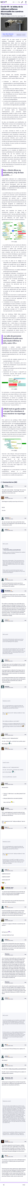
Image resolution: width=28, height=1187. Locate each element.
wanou (6, 529)
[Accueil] (4, 2)
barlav (6, 869)
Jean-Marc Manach (8, 34)
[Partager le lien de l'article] (3, 1185)
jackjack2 (7, 686)
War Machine (7, 590)
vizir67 (6, 734)
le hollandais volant (9, 887)
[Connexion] (22, 2)
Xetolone (7, 808)
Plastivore (7, 954)
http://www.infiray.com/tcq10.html (12, 549)
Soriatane (7, 517)
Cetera (6, 660)
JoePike (6, 497)
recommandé (11, 59)
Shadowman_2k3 (9, 1077)
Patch (6, 748)
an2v (15, 241)
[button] (25, 2)
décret (5, 469)
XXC (6, 579)
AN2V (15, 389)
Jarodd (6, 1141)
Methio (6, 485)
